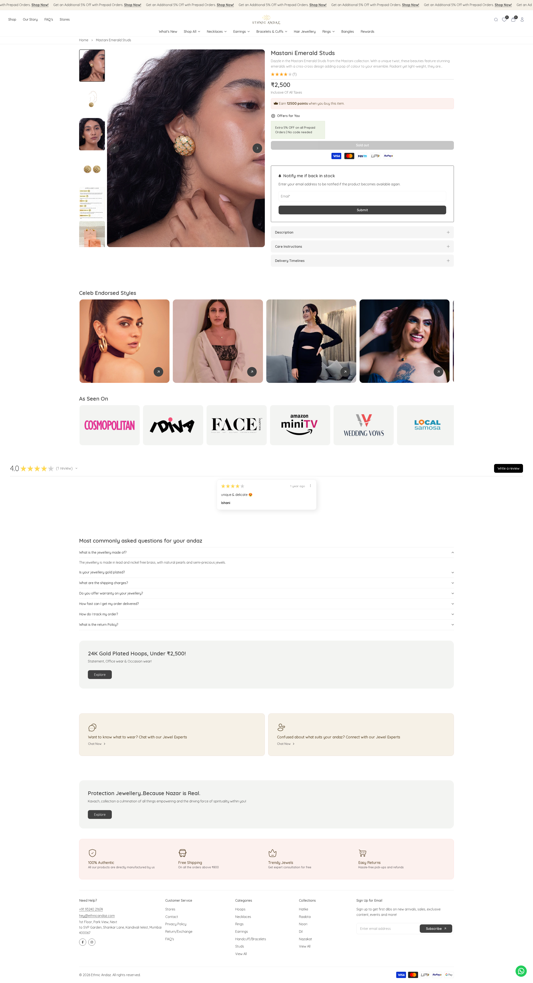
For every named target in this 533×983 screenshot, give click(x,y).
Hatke (303, 909)
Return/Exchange (178, 931)
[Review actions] (310, 486)
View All (241, 954)
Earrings (241, 931)
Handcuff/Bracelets (250, 939)
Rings (239, 924)
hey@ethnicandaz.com (97, 916)
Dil (301, 931)
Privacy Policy (175, 924)
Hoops (240, 909)
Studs (239, 946)
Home (83, 40)
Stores (170, 909)
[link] (158, 372)
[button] (76, 468)
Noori (303, 924)
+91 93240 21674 (91, 909)
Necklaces (243, 917)
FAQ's (169, 939)
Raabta (305, 917)
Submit (362, 210)
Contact (171, 917)
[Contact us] (521, 971)
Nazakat (305, 939)
